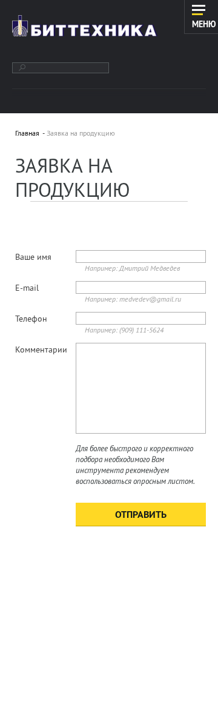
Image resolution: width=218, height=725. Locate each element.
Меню (204, 23)
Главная (27, 132)
